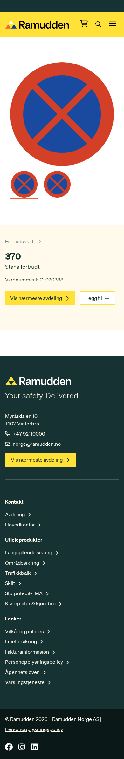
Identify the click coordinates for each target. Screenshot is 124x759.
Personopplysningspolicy (34, 662)
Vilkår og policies (25, 631)
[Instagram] (21, 749)
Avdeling (15, 514)
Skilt (10, 583)
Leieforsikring (21, 641)
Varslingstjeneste (25, 682)
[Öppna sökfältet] (102, 24)
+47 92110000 (29, 433)
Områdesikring (22, 562)
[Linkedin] (34, 749)
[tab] (24, 182)
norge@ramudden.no (37, 444)
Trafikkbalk (18, 573)
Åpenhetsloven (23, 672)
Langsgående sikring (29, 552)
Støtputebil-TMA (24, 593)
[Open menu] (112, 24)
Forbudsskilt (19, 241)
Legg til (94, 298)
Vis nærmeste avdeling (36, 298)
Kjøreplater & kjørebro (31, 603)
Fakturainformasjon (27, 651)
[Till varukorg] (87, 24)
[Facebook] (9, 749)
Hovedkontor (20, 524)
